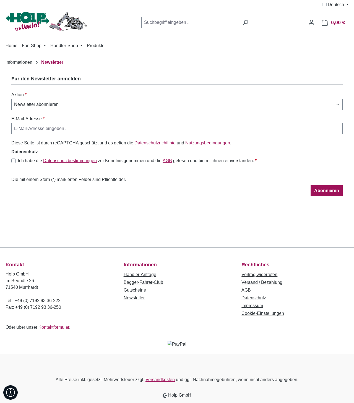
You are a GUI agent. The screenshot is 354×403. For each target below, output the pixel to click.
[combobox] (190, 22)
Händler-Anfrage (140, 274)
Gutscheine (135, 290)
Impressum (252, 305)
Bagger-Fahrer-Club (143, 282)
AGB (167, 160)
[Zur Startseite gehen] (47, 21)
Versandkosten (160, 379)
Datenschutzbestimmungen (70, 160)
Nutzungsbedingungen (207, 143)
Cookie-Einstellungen (262, 313)
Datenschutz (253, 297)
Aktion (19, 94)
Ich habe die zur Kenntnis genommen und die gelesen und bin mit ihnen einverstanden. (137, 160)
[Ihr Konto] (311, 22)
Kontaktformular (53, 327)
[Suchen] (245, 22)
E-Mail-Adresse (28, 118)
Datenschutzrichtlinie (155, 143)
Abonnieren (326, 190)
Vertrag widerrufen (259, 274)
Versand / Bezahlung (261, 282)
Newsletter (134, 297)
